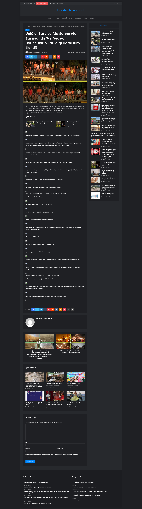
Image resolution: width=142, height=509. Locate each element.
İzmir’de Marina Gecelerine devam (75, 403)
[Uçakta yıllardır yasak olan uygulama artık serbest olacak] (95, 128)
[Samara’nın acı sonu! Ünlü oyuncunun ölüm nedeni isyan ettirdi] (95, 92)
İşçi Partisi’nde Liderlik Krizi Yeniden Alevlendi (108, 68)
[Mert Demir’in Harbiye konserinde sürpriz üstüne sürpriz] (55, 396)
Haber (57, 18)
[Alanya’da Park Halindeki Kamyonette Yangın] (95, 100)
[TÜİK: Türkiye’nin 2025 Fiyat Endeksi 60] (95, 195)
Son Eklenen (104, 26)
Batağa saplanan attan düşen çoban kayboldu (108, 119)
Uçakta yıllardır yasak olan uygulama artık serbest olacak (108, 127)
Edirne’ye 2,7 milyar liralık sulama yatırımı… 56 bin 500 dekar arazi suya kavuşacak (33, 385)
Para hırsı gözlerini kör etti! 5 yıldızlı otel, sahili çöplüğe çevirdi (108, 187)
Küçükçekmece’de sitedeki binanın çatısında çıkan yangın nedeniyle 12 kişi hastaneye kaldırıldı (72, 3)
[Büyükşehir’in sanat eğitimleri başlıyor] (34, 396)
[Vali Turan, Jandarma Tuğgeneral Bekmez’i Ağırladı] (95, 172)
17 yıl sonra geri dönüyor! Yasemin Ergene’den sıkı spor (108, 164)
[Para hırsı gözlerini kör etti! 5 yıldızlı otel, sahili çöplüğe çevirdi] (95, 188)
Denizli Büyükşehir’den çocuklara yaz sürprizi (73, 384)
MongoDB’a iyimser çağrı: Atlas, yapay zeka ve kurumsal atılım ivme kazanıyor (103, 134)
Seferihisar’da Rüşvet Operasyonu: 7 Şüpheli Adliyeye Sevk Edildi (108, 83)
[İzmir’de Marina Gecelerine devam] (76, 396)
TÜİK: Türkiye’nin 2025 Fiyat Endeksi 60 (107, 194)
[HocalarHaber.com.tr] (71, 10)
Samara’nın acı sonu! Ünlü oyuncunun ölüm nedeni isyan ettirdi (107, 91)
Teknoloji (78, 18)
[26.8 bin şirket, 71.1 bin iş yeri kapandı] (95, 77)
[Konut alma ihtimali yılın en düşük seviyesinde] (95, 180)
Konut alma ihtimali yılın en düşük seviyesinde (108, 179)
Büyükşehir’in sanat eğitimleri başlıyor (34, 403)
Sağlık (71, 18)
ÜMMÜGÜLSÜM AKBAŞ (34, 52)
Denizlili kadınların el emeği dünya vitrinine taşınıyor (54, 384)
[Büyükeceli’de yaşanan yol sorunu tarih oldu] (30, 124)
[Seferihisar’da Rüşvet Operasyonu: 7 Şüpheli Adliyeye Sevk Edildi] (95, 84)
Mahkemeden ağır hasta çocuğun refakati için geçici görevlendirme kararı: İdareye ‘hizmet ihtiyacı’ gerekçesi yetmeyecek (108, 153)
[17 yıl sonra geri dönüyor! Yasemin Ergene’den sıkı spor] (60, 124)
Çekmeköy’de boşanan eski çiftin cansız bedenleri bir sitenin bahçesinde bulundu (108, 60)
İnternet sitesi (60, 448)
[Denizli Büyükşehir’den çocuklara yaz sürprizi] (76, 377)
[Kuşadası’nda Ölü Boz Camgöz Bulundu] (95, 34)
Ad (26, 442)
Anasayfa (50, 18)
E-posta (27, 448)
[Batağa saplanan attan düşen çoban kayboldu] (95, 120)
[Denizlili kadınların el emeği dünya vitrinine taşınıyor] (55, 377)
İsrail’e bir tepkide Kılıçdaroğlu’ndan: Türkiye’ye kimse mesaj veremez (108, 142)
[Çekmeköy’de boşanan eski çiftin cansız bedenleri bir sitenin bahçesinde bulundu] (95, 60)
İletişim (92, 18)
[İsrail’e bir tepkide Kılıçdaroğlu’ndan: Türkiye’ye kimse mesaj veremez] (95, 142)
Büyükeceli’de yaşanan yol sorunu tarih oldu (108, 40)
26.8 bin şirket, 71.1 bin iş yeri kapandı (108, 75)
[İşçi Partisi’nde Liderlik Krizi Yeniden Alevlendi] (95, 70)
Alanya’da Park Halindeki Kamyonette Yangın (108, 98)
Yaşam (85, 18)
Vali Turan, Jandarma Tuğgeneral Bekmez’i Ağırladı (107, 171)
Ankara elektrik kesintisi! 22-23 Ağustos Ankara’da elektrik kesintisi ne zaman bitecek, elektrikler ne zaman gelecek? (108, 109)
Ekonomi (64, 18)
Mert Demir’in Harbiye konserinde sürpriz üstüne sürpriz (54, 404)
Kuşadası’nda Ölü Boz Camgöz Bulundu (108, 32)
